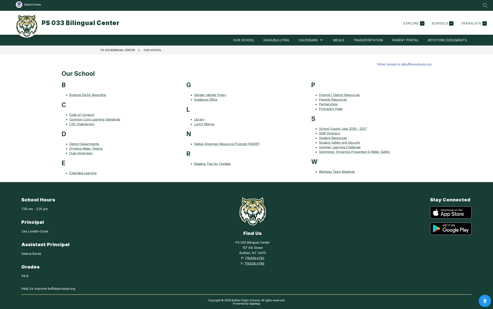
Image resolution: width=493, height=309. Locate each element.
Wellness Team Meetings (337, 172)
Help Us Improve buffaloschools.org (48, 288)
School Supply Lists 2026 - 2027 (343, 129)
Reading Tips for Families (212, 164)
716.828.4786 (254, 263)
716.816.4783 (254, 258)
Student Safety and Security (339, 142)
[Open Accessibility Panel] (485, 301)
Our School (243, 40)
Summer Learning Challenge (340, 147)
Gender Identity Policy (210, 95)
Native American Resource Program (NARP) (227, 144)
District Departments (84, 144)
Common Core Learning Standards (94, 119)
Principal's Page (330, 109)
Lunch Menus (204, 124)
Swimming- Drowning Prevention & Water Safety (354, 152)
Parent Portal (405, 40)
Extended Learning (82, 173)
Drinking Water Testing (85, 148)
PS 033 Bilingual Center (118, 50)
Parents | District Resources (339, 95)
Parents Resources (333, 99)
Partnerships (328, 104)
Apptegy (254, 303)
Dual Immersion (80, 153)
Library (199, 119)
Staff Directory (329, 133)
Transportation (368, 40)
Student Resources (333, 138)
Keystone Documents (447, 40)
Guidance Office (205, 99)
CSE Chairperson (82, 124)
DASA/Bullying (276, 40)
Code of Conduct (81, 115)
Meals (338, 40)
